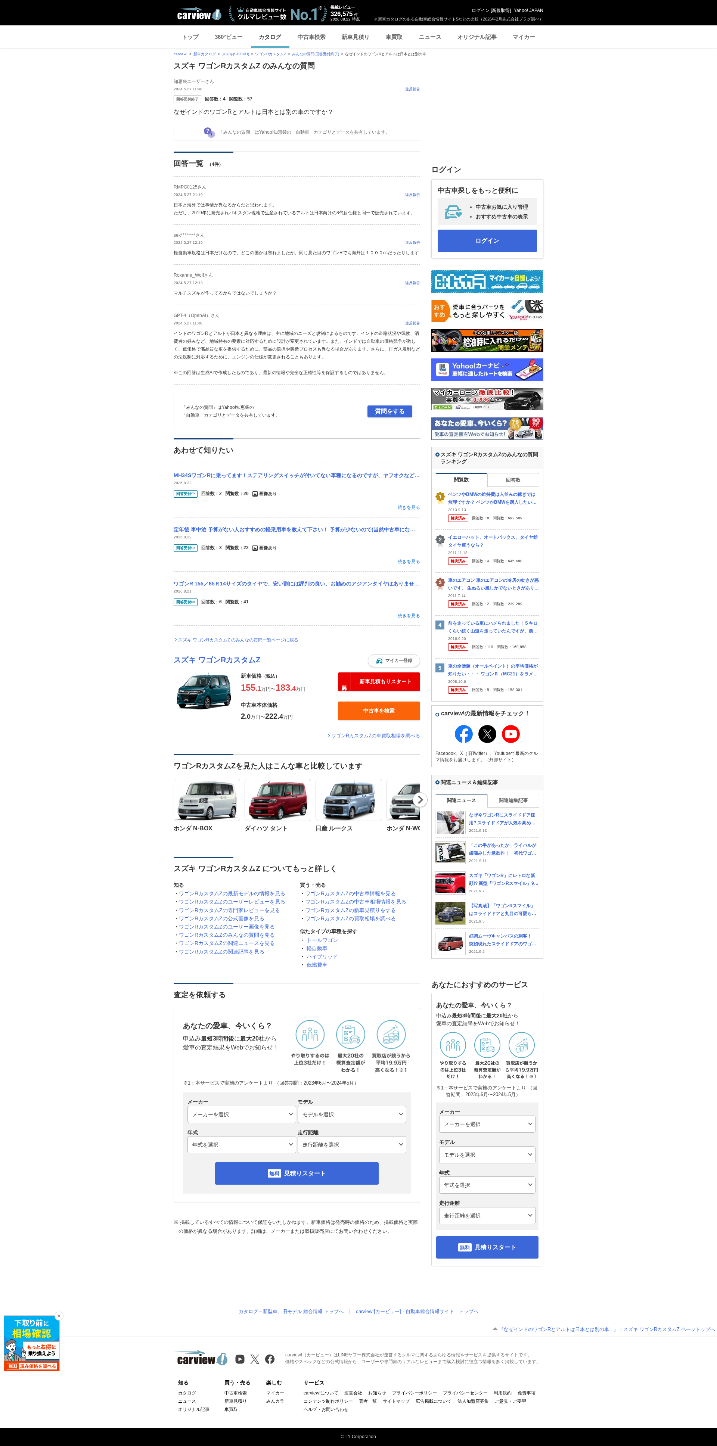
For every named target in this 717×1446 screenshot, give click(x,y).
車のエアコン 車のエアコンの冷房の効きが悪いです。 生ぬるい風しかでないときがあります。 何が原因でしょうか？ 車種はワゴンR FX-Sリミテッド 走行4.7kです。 (493, 584)
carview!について (321, 1393)
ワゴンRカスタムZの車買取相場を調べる (375, 735)
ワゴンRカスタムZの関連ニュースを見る (227, 943)
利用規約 (503, 1393)
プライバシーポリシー (414, 1393)
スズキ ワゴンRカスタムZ (217, 660)
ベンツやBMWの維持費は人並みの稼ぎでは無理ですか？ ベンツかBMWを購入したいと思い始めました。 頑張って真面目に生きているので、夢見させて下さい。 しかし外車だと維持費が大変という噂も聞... (493, 499)
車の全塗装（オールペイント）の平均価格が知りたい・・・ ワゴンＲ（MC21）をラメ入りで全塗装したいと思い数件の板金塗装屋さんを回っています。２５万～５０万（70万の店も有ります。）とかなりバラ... (493, 670)
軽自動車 (317, 948)
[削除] (59, 1316)
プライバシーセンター (465, 1393)
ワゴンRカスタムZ (270, 54)
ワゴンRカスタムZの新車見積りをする (350, 910)
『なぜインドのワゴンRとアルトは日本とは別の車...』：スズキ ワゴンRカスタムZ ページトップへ (607, 1329)
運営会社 (353, 1393)
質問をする (390, 411)
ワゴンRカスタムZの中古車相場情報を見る (355, 902)
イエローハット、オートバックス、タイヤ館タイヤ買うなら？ (493, 541)
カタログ (270, 37)
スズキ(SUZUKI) (235, 54)
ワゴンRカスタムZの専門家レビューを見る (229, 910)
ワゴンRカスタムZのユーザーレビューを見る (232, 902)
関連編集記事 (513, 800)
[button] (394, 660)
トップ (190, 37)
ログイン (481, 10)
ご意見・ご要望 (510, 1401)
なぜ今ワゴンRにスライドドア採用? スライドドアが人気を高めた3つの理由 (503, 819)
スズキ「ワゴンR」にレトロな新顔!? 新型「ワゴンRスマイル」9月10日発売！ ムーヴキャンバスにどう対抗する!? (503, 880)
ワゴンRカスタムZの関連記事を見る (221, 952)
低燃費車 (317, 965)
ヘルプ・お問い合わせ (326, 1409)
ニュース (430, 37)
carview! (180, 54)
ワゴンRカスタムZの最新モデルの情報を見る (232, 893)
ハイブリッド (322, 957)
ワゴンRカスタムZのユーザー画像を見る (227, 927)
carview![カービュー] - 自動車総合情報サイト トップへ (417, 1311)
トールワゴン (322, 940)
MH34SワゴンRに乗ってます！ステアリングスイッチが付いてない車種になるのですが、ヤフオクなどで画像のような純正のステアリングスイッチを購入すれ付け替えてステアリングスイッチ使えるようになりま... (297, 475)
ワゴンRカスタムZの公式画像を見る (221, 918)
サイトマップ (396, 1401)
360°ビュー (229, 37)
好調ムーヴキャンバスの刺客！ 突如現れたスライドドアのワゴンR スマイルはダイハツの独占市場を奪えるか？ (502, 940)
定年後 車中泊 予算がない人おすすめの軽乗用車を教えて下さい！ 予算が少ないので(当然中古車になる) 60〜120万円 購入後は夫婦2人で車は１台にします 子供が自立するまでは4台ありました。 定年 (297, 529)
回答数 (513, 480)
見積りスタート (305, 1173)
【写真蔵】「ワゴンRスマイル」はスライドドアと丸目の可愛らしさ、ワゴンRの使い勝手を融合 (502, 910)
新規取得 (501, 10)
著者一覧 (368, 1401)
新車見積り (356, 37)
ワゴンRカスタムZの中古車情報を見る (350, 893)
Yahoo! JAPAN (528, 10)
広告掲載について (433, 1401)
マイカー (524, 37)
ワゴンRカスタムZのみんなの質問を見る (227, 935)
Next (420, 799)
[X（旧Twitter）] (255, 1359)
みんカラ (275, 1401)
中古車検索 (312, 37)
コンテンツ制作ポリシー (328, 1401)
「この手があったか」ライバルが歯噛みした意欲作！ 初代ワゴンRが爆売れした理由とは (502, 849)
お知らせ (377, 1393)
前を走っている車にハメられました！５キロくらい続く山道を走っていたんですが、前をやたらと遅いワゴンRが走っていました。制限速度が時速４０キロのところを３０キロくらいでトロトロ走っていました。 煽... (493, 627)
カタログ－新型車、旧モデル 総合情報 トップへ (291, 1311)
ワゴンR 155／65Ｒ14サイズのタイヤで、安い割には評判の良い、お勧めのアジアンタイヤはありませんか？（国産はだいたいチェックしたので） (297, 584)
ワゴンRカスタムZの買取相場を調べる (350, 918)
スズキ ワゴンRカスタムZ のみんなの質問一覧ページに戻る (238, 640)
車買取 (394, 37)
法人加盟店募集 (473, 1401)
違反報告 (412, 89)
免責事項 (527, 1393)
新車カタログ (204, 54)
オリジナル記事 (477, 37)
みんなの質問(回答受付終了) (315, 54)
